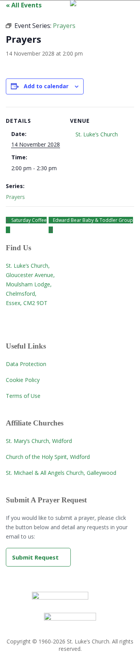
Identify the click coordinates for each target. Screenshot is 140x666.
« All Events (24, 5)
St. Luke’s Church (96, 134)
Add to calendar (46, 86)
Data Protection (26, 364)
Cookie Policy (23, 380)
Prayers (15, 196)
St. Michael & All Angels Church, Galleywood (61, 472)
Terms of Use (23, 395)
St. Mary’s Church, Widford (39, 441)
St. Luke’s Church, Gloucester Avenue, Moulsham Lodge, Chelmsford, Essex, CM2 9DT (30, 284)
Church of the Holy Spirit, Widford (48, 456)
